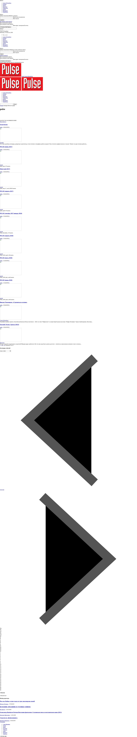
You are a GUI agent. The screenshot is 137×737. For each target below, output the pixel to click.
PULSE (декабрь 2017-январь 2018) (11, 213)
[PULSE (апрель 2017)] (10, 208)
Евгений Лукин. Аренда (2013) (9, 324)
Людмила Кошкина (4, 720)
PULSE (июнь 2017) (6, 146)
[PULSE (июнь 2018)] (10, 297)
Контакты (5, 10)
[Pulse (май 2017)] (10, 185)
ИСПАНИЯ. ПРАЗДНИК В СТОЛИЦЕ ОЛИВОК (15, 707)
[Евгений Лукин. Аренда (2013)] (10, 341)
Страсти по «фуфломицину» (9, 718)
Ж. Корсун (2, 709)
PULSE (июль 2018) (6, 258)
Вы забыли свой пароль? (6, 21)
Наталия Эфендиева (5, 715)
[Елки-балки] (10, 141)
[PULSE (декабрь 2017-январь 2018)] (10, 230)
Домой (1, 105)
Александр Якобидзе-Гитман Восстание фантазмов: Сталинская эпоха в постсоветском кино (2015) (31, 712)
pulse (1, 127)
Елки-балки (3, 124)
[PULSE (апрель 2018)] (10, 252)
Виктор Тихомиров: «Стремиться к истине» (13, 302)
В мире (4, 4)
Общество (5, 8)
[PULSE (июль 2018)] (10, 274)
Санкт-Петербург (7, 3)
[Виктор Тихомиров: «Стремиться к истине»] (10, 319)
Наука (4, 5)
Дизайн (2, 142)
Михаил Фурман (4, 704)
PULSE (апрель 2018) (6, 235)
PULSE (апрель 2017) (6, 191)
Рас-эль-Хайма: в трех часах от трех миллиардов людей (17, 701)
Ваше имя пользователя (19, 17)
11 (4, 345)
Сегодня (2, 489)
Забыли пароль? (4, 55)
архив (4, 9)
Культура (5, 6)
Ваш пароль (16, 18)
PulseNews (5, 12)
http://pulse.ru (3, 121)
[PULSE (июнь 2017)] (10, 163)
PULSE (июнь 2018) (6, 280)
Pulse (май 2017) (5, 169)
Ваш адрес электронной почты (20, 25)
